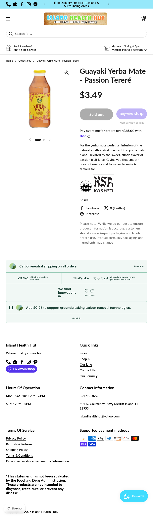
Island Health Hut (44, 511)
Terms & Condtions (19, 455)
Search (84, 353)
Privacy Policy (16, 438)
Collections (25, 60)
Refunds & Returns (19, 444)
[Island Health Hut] (75, 19)
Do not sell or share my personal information (37, 461)
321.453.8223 (89, 396)
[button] (143, 19)
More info (138, 266)
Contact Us (88, 370)
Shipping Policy (16, 449)
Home (9, 60)
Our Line (86, 364)
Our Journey (88, 376)
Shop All (85, 359)
